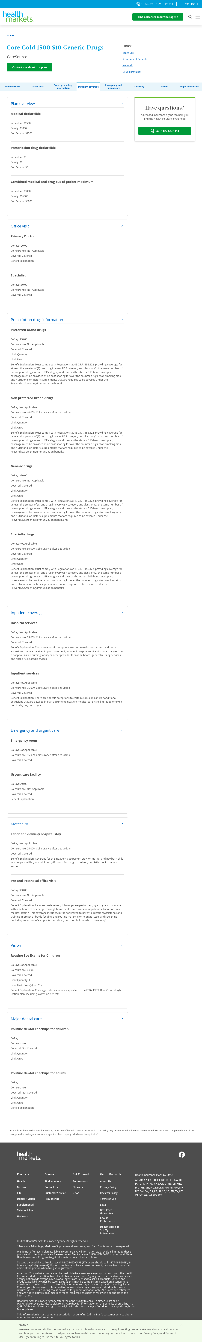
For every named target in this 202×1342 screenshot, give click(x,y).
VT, (141, 1195)
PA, (156, 1191)
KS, (151, 1184)
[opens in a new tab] (182, 1157)
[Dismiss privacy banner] (181, 1325)
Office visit (38, 86)
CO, (154, 1180)
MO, (137, 1187)
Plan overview (12, 86)
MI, (174, 1184)
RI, (160, 1191)
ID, (140, 1184)
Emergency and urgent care (113, 86)
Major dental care (189, 86)
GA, (176, 1180)
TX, (177, 1191)
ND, (157, 1187)
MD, (164, 1184)
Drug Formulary (131, 72)
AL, (137, 1180)
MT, (148, 1187)
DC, (163, 1180)
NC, (152, 1187)
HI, (180, 1180)
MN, (179, 1184)
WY (160, 1195)
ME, (170, 1184)
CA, (150, 1180)
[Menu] (197, 17)
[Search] (190, 17)
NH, (167, 1187)
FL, (172, 1180)
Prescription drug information (63, 86)
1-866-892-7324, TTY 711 (157, 4)
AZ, (146, 1180)
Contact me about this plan (29, 67)
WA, (146, 1195)
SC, (164, 1191)
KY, (155, 1184)
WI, (151, 1195)
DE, (168, 1180)
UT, (181, 1191)
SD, (168, 1191)
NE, (162, 1187)
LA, (160, 1184)
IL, (144, 1184)
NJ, (171, 1187)
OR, (151, 1191)
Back (12, 35)
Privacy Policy (152, 1333)
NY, (137, 1191)
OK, (147, 1191)
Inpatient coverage (88, 86)
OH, (142, 1191)
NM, (176, 1187)
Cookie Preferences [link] (107, 1219)
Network (127, 65)
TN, (173, 1191)
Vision (164, 86)
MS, (143, 1187)
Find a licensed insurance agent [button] (158, 17)
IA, (136, 1184)
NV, (181, 1187)
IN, (147, 1184)
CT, (159, 1180)
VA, (137, 1195)
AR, (141, 1180)
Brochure (128, 53)
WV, (155, 1195)
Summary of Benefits (134, 59)
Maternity (139, 86)
